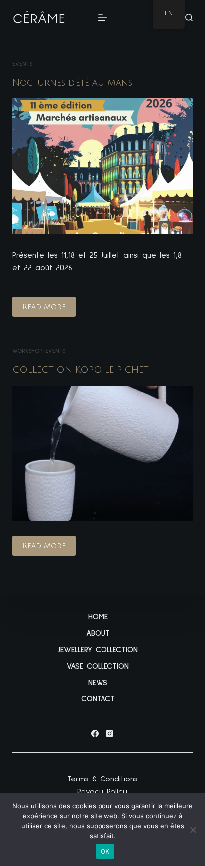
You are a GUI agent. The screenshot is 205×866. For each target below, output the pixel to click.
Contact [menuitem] (98, 699)
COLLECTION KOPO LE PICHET (80, 370)
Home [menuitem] (98, 617)
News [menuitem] (97, 683)
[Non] (193, 830)
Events (22, 64)
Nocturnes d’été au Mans (72, 82)
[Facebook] (95, 733)
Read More (49, 310)
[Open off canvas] (102, 17)
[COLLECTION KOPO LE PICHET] (102, 453)
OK (105, 851)
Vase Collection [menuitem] (98, 666)
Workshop (26, 351)
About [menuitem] (98, 633)
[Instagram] (109, 733)
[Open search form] (189, 17)
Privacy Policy (102, 792)
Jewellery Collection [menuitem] (98, 650)
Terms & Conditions (102, 779)
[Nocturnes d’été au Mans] (102, 166)
